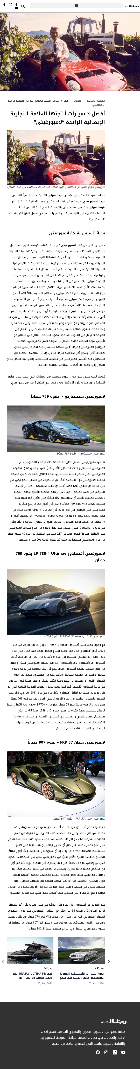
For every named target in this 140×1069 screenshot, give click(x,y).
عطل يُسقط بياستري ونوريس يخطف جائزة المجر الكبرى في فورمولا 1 (84, 976)
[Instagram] (10, 4)
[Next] (109, 962)
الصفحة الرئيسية (96, 101)
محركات (77, 101)
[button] (76, 5)
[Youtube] (16, 8)
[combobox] (26, 6)
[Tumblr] (16, 4)
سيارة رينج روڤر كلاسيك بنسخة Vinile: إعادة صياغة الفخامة (32, 976)
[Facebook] (98, 1052)
